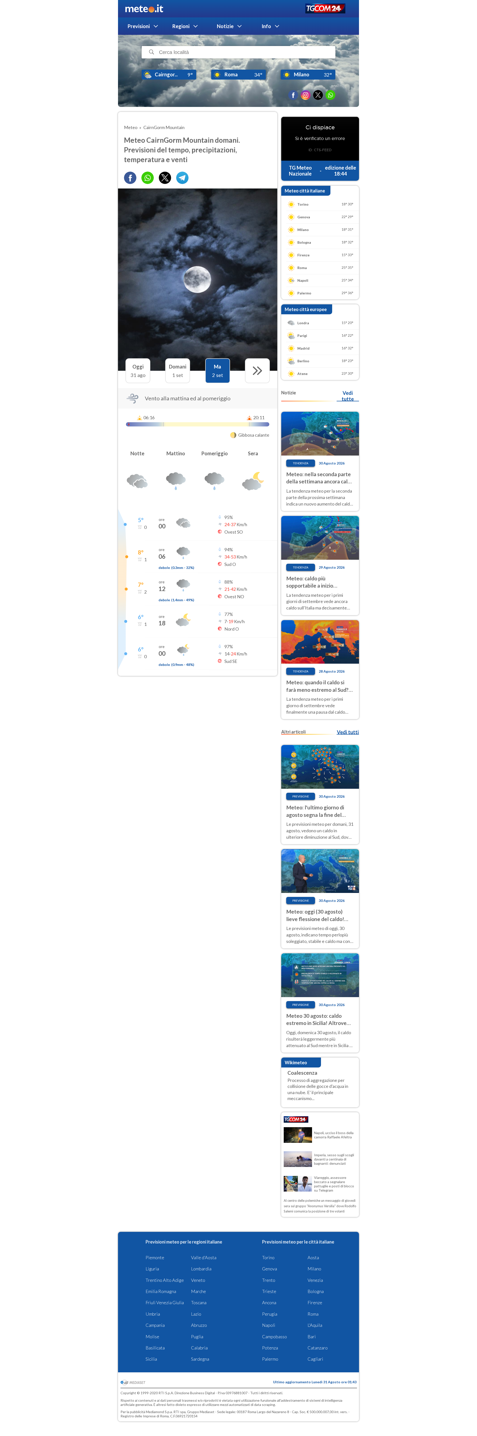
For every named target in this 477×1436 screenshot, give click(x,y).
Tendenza (300, 463)
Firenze (315, 1302)
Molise (152, 1336)
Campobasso (274, 1336)
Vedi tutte (348, 396)
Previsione (300, 796)
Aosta (313, 1257)
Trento (268, 1280)
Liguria (152, 1268)
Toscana (198, 1302)
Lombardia (201, 1268)
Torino (268, 1257)
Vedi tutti (348, 732)
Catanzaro (318, 1347)
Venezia (315, 1280)
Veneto (198, 1280)
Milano (314, 1268)
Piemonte (155, 1257)
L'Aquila (315, 1325)
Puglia (197, 1336)
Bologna (316, 1291)
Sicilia (151, 1359)
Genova (269, 1268)
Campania (155, 1325)
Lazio (196, 1314)
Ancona (269, 1302)
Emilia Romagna (161, 1291)
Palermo (270, 1359)
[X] (318, 95)
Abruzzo (199, 1325)
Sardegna (200, 1359)
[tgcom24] (325, 8)
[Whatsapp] (147, 178)
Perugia (269, 1314)
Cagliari (315, 1359)
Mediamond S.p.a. (159, 1412)
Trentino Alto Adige (165, 1280)
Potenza (270, 1347)
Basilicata (155, 1347)
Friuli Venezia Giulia (165, 1302)
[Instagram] (306, 95)
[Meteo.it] (144, 8)
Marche (198, 1291)
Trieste (269, 1291)
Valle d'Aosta (203, 1257)
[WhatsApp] (330, 95)
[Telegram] (182, 178)
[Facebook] (293, 95)
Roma (313, 1314)
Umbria (153, 1314)
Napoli (268, 1325)
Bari (312, 1336)
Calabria (199, 1347)
